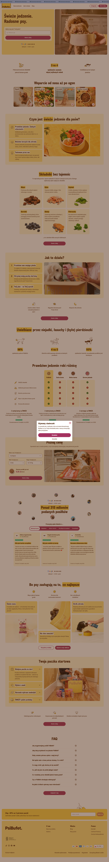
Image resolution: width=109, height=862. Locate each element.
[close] (70, 423)
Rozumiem (54, 435)
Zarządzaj (54, 439)
